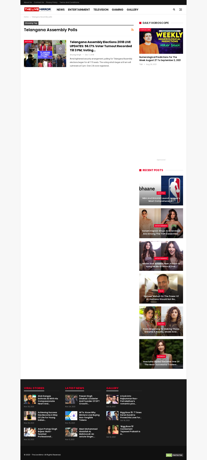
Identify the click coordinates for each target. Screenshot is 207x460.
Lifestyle (161, 193)
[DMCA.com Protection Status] (174, 455)
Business (161, 356)
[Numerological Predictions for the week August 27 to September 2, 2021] (161, 41)
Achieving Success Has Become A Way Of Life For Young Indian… (47, 416)
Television (100, 10)
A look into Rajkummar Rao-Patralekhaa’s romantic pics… (129, 400)
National (28, 41)
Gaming (117, 10)
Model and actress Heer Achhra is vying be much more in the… (161, 265)
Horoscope (145, 30)
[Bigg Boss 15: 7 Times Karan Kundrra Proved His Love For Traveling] (112, 415)
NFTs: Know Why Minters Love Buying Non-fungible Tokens (89, 416)
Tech (161, 291)
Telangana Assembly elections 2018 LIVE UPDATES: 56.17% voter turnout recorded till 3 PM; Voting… (101, 46)
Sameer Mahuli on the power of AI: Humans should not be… (161, 298)
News (61, 10)
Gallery (132, 10)
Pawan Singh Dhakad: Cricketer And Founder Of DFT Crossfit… (89, 400)
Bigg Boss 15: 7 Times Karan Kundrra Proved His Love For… (131, 415)
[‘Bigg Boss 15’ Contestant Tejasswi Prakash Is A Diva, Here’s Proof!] (112, 429)
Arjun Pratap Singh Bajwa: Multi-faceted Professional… (47, 433)
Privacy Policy (51, 2)
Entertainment (79, 10)
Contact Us (39, 2)
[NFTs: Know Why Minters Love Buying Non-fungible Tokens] (71, 415)
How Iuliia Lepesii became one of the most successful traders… (161, 363)
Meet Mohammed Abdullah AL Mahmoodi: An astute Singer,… (88, 433)
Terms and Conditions (69, 2)
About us (28, 2)
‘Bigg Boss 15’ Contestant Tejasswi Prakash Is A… (130, 430)
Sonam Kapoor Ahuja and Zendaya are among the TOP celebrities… (161, 232)
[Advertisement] (161, 114)
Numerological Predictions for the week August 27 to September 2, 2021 (160, 59)
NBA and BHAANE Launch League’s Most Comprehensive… (161, 200)
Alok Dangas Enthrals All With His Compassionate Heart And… (48, 400)
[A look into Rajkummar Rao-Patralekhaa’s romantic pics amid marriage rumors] (112, 399)
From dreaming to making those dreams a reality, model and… (161, 330)
